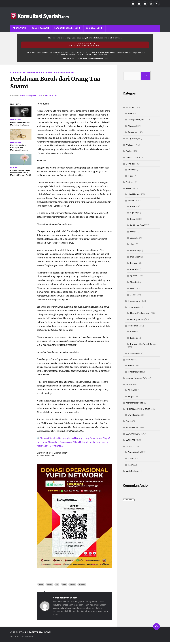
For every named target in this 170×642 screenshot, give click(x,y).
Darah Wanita (134, 452)
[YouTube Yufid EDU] (139, 3)
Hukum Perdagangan (139, 313)
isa (57, 584)
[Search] (157, 3)
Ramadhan (133, 353)
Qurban (133, 275)
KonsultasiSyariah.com (31, 95)
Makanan (134, 250)
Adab (13, 72)
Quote (129, 421)
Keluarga (134, 337)
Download (130, 163)
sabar (72, 584)
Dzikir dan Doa (137, 225)
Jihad (132, 244)
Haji (132, 231)
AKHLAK (21, 72)
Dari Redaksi (134, 414)
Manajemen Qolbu (136, 119)
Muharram (135, 256)
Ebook (131, 169)
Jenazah (134, 237)
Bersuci (133, 219)
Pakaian (133, 263)
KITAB (129, 359)
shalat (82, 584)
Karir (130, 464)
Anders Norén (26, 637)
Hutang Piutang (137, 319)
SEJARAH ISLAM (134, 433)
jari (64, 584)
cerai (49, 584)
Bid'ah (131, 390)
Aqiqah (133, 212)
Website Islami (132, 471)
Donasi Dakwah (40, 28)
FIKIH (128, 188)
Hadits (131, 365)
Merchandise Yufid (134, 402)
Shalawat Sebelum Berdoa (53, 438)
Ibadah (131, 200)
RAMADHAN (132, 427)
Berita (128, 151)
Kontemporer (134, 301)
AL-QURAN (131, 138)
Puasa (133, 269)
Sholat (133, 282)
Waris (132, 288)
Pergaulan (132, 132)
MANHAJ (130, 384)
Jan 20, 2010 (50, 95)
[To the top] (156, 626)
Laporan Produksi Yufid (67, 28)
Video (130, 175)
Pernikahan (33, 72)
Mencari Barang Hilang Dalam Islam (84, 438)
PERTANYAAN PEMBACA (138, 409)
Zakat (132, 294)
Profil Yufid (19, 28)
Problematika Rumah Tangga (57, 72)
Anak (132, 331)
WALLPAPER (132, 440)
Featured (130, 182)
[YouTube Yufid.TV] (133, 3)
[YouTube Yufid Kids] (145, 3)
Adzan (133, 206)
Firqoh (131, 396)
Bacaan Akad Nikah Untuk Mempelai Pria (80, 442)
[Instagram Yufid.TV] (151, 3)
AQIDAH (130, 144)
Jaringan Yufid (94, 28)
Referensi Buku (135, 371)
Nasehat (132, 126)
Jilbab (130, 458)
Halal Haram (133, 194)
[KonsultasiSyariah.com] (85, 16)
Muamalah (133, 307)
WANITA (130, 446)
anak (41, 584)
